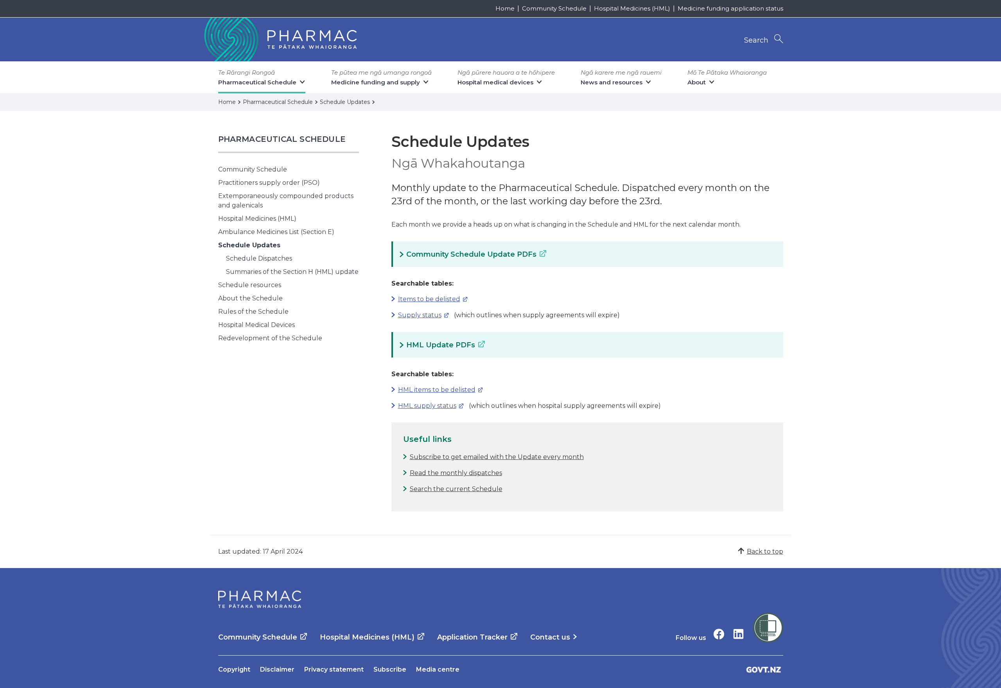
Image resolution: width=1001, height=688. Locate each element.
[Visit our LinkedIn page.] (738, 634)
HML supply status (423, 405)
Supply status (416, 315)
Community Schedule (554, 8)
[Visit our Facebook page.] (719, 634)
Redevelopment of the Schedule (270, 338)
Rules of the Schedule (253, 311)
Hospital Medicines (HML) (632, 8)
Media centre (437, 669)
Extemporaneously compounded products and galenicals (285, 200)
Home (505, 8)
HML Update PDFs (440, 345)
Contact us (550, 637)
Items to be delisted (425, 299)
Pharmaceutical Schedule (282, 139)
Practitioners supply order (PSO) (269, 182)
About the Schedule (250, 298)
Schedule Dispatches (259, 258)
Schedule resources (249, 285)
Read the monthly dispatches (456, 473)
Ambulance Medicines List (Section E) (276, 232)
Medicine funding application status (730, 8)
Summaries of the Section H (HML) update (292, 271)
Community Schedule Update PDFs (471, 254)
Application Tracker (472, 637)
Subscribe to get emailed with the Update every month (497, 457)
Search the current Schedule (456, 489)
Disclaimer (277, 669)
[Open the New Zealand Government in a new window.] (763, 669)
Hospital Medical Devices (256, 325)
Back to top (765, 551)
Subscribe (389, 669)
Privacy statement (334, 669)
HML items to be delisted (433, 389)
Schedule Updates (249, 245)
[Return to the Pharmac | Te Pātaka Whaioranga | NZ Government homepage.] (280, 39)
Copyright (234, 669)
